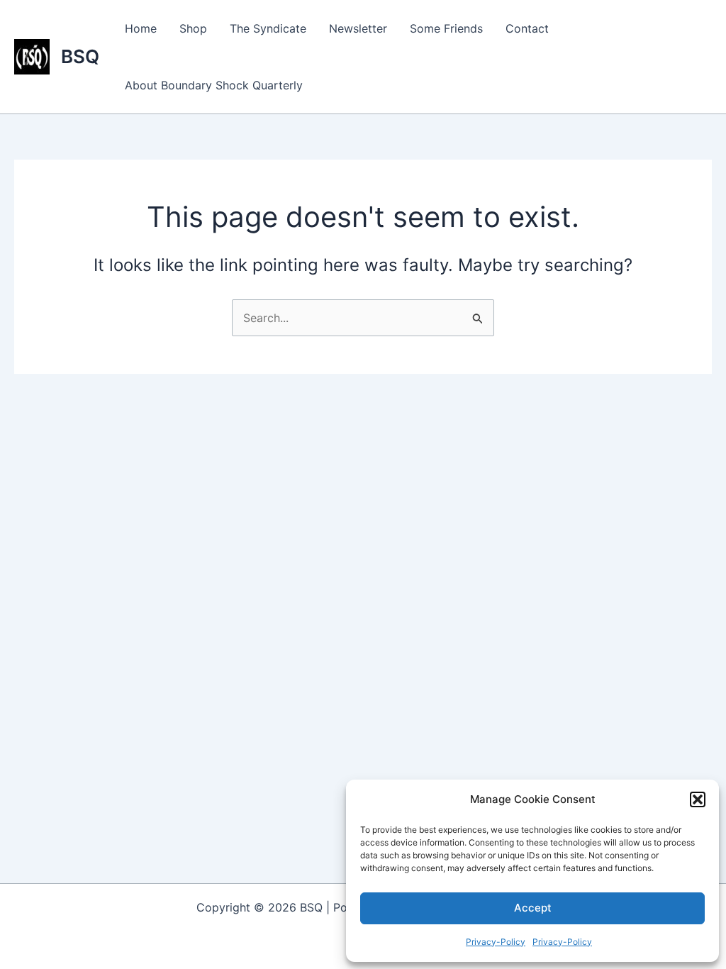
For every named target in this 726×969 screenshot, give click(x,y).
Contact (527, 28)
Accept (533, 907)
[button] (698, 799)
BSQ (80, 56)
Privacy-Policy (495, 941)
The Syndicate (268, 28)
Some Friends (446, 28)
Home (141, 28)
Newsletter (358, 28)
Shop (193, 28)
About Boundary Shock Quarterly (214, 85)
